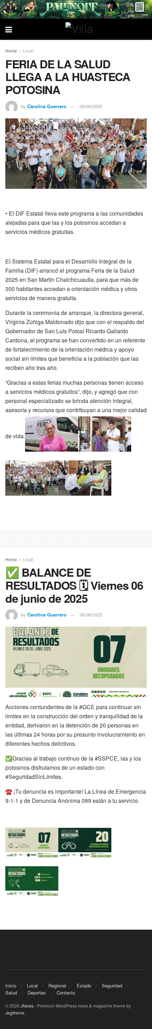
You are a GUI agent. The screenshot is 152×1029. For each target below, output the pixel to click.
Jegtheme (14, 1013)
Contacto (66, 992)
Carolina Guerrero (46, 106)
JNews (27, 1006)
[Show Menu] (8, 29)
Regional (57, 985)
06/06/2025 (91, 106)
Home (11, 51)
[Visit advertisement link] (76, 9)
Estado (84, 985)
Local (28, 51)
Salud (11, 992)
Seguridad (112, 985)
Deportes (37, 992)
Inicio (10, 985)
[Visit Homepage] (81, 29)
